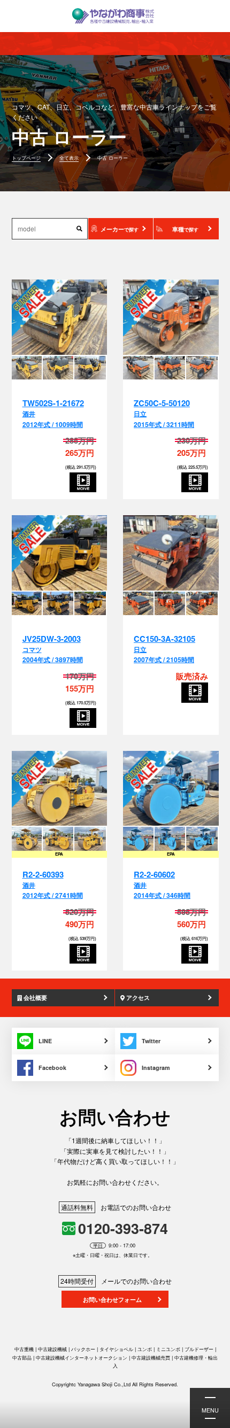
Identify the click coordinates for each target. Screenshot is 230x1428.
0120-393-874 (123, 1228)
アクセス (137, 998)
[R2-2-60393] (60, 789)
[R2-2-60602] (171, 789)
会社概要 (34, 998)
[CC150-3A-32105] (171, 553)
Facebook (52, 1068)
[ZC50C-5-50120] (171, 318)
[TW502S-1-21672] (60, 318)
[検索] (79, 228)
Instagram (156, 1068)
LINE (45, 1041)
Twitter (151, 1041)
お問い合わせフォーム (112, 1299)
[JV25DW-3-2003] (60, 553)
